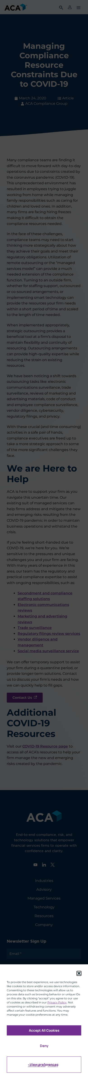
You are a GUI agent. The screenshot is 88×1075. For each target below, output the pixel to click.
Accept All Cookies (44, 1030)
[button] (79, 973)
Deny (44, 1045)
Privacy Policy (57, 1002)
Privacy (53, 1065)
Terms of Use (37, 1065)
